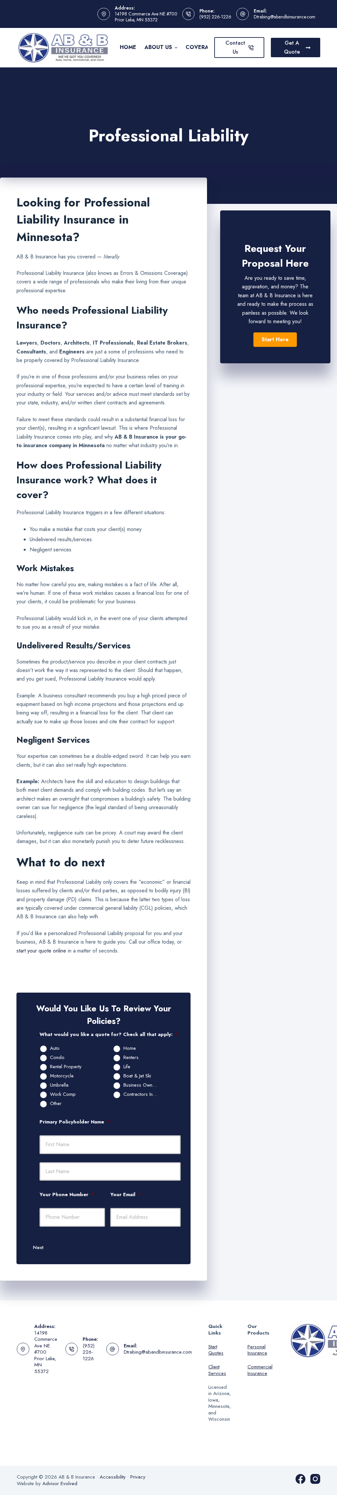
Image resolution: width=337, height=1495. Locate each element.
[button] (275, 339)
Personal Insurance (257, 1350)
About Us (158, 47)
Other (56, 1103)
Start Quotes (215, 1350)
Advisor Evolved (59, 1483)
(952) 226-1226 (215, 16)
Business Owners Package (144, 1085)
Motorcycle (62, 1076)
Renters (131, 1057)
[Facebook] (300, 1479)
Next (38, 1247)
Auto (55, 1048)
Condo (57, 1057)
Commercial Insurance (259, 1370)
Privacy (137, 1477)
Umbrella (59, 1085)
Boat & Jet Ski (137, 1076)
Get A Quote (292, 47)
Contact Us (235, 47)
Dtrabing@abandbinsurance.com (284, 16)
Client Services (217, 1370)
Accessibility (113, 1477)
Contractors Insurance (144, 1094)
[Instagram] (315, 1479)
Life (126, 1067)
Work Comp (63, 1094)
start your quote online (41, 950)
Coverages (203, 47)
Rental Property (66, 1067)
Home (128, 47)
